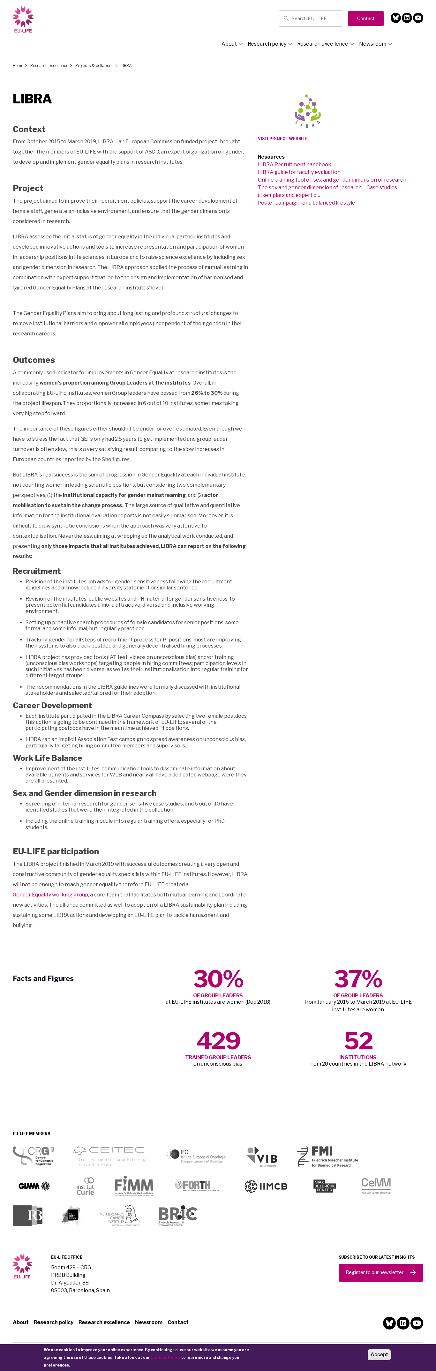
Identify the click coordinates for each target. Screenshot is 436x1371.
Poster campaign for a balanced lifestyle (306, 203)
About (229, 44)
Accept (379, 1354)
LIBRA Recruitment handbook (294, 164)
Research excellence (322, 44)
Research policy (267, 44)
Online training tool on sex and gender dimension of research (332, 180)
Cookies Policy (165, 1357)
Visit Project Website (283, 138)
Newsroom (372, 44)
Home (18, 65)
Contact (178, 1322)
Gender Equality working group (50, 895)
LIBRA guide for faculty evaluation (299, 172)
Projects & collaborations (94, 65)
